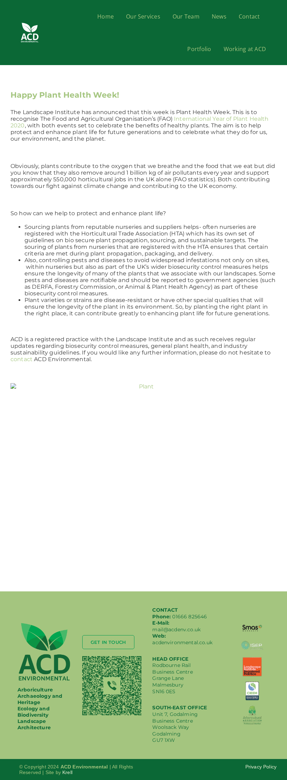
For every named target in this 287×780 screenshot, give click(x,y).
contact (21, 359)
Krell (67, 772)
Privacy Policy (260, 767)
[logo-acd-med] (44, 624)
